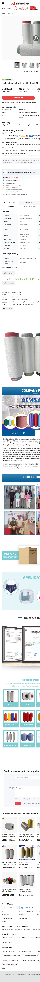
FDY (37, 918)
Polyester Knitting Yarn (31, 956)
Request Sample (31, 102)
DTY (3, 911)
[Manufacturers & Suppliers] (20, 3)
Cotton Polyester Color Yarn (11, 960)
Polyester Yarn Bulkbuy (10, 964)
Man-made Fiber (20, 938)
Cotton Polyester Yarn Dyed (31, 960)
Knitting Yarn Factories (25, 951)
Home (3, 13)
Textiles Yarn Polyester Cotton (12, 956)
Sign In (5, 194)
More (3, 968)
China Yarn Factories (9, 951)
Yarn (13, 13)
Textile (8, 13)
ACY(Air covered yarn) (25, 911)
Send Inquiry (18, 98)
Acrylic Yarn (6, 942)
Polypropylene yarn (7, 918)
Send (17, 803)
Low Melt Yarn (23, 918)
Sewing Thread (7, 938)
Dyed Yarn (5, 915)
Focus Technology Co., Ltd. (23, 974)
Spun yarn (22, 915)
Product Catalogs (28, 907)
